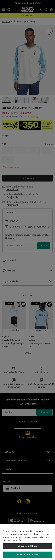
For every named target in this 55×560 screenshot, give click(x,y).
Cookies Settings (27, 546)
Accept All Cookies (27, 554)
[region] (27, 542)
